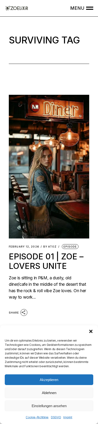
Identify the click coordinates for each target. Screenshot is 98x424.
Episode (70, 246)
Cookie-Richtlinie (37, 417)
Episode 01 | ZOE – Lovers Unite (46, 261)
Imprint (67, 417)
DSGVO (56, 417)
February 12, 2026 (24, 246)
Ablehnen (49, 393)
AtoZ (50, 246)
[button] (90, 331)
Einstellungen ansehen (49, 406)
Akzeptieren (49, 380)
